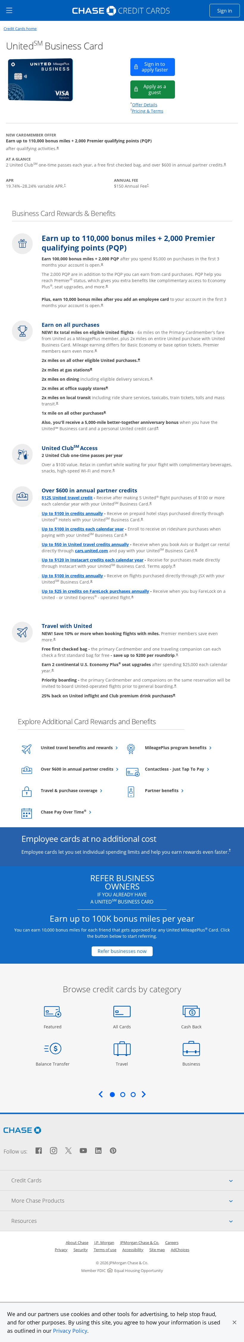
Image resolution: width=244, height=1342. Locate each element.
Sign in (228, 10)
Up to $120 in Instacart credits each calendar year (92, 560)
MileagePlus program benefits (182, 747)
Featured (53, 1027)
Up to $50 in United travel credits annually (85, 544)
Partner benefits (176, 790)
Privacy (61, 1249)
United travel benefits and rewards (78, 747)
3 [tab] (133, 1094)
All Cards (122, 1027)
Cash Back (191, 1027)
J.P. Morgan (104, 1242)
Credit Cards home (20, 29)
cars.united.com (91, 550)
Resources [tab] (127, 1220)
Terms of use (105, 1249)
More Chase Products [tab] (127, 1200)
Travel (124, 1064)
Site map (157, 1249)
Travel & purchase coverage (78, 790)
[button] (234, 1322)
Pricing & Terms (147, 111)
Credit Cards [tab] (127, 1180)
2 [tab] (122, 1094)
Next (143, 1094)
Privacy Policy (70, 1330)
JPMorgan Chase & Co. (139, 1242)
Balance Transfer (53, 1064)
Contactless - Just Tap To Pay (182, 769)
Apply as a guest (159, 89)
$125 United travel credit (67, 497)
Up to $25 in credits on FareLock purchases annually (95, 591)
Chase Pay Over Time (78, 812)
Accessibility (132, 1249)
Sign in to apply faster (158, 67)
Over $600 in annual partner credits (78, 769)
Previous (100, 1094)
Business (192, 1064)
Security (80, 1249)
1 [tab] (112, 1094)
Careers (172, 1242)
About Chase (77, 1242)
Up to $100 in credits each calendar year (83, 529)
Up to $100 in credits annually (72, 513)
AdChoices (180, 1249)
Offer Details (144, 105)
